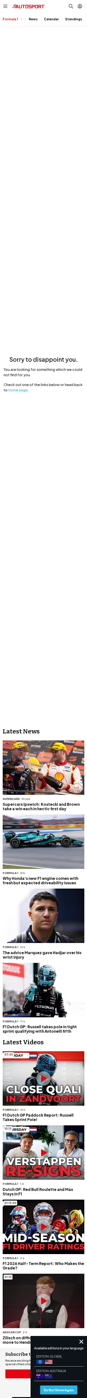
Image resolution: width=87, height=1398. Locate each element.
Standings (73, 19)
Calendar (51, 19)
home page (18, 390)
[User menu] (79, 6)
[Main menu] (5, 6)
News (33, 19)
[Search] (70, 6)
